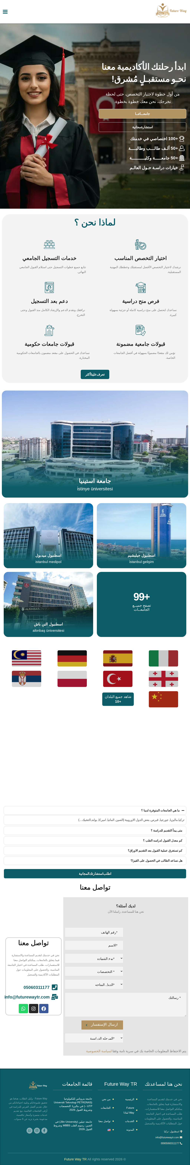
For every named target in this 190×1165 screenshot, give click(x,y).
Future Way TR (75, 1159)
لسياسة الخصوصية (99, 1051)
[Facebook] (43, 1008)
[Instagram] (33, 1008)
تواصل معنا (105, 1121)
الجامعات (106, 1107)
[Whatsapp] (23, 1008)
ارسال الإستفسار (104, 1024)
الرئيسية (129, 1099)
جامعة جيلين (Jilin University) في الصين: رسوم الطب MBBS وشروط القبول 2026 (72, 1125)
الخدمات (129, 1121)
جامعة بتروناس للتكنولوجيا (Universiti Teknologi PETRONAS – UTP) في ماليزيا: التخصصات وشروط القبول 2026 (73, 1104)
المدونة (130, 1129)
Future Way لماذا (129, 1110)
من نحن (106, 1099)
